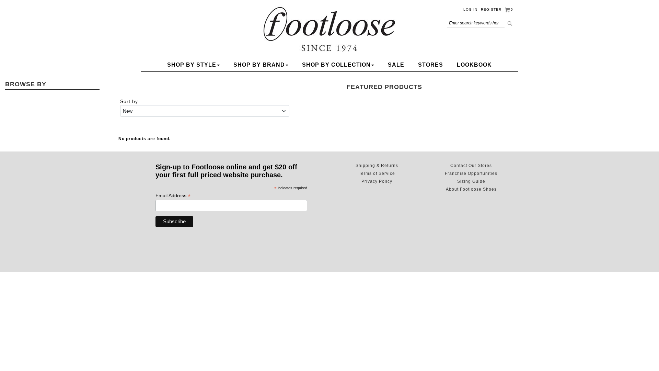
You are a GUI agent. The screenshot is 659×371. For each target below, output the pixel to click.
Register (491, 9)
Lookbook (474, 65)
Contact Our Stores (471, 165)
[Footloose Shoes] (329, 28)
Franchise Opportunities (471, 173)
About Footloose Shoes (471, 189)
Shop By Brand (259, 65)
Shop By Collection (336, 65)
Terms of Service (377, 173)
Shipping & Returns (377, 165)
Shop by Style (191, 65)
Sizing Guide (471, 181)
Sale (396, 65)
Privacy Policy (376, 181)
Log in (470, 9)
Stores (430, 65)
